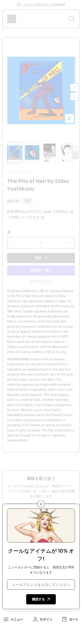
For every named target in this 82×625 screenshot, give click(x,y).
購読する (38, 599)
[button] (70, 619)
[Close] (41, 504)
